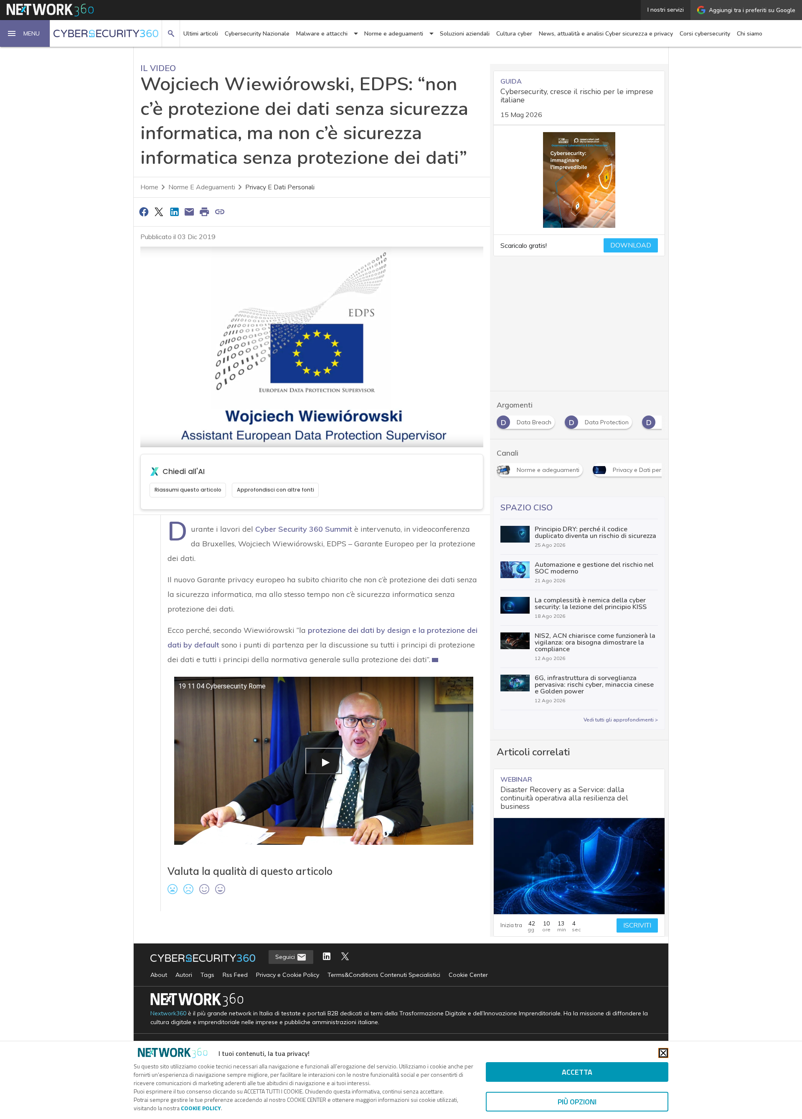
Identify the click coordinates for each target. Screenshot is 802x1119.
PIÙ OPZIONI (577, 1101)
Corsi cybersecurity (705, 34)
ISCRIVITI (637, 925)
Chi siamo (749, 34)
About (158, 975)
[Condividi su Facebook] (143, 211)
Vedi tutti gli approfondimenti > (621, 719)
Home (149, 187)
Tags (207, 975)
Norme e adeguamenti (201, 187)
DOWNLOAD (630, 245)
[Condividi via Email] (189, 211)
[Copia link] (219, 211)
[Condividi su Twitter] (158, 211)
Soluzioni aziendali (465, 34)
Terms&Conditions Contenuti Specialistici (383, 975)
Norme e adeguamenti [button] (393, 34)
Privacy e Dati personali (280, 187)
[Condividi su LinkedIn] (174, 211)
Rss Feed (235, 975)
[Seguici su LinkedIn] (327, 957)
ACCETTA (577, 1072)
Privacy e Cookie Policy (287, 975)
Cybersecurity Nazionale (257, 34)
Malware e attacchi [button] (322, 34)
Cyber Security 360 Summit (303, 529)
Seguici (286, 957)
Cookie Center (468, 975)
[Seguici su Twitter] (345, 957)
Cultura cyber (514, 34)
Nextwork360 (168, 1013)
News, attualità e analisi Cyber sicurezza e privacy (606, 34)
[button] (25, 33)
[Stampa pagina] (204, 211)
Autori (183, 975)
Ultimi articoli (200, 34)
